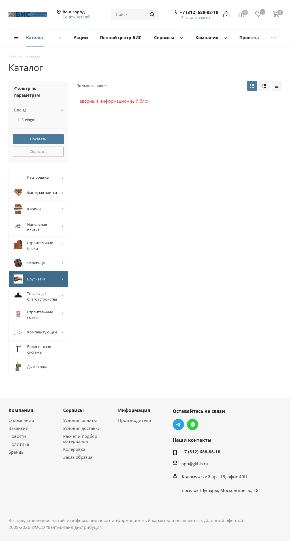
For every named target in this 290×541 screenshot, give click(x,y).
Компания (20, 410)
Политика (18, 444)
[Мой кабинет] (226, 14)
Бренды (16, 452)
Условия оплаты (80, 420)
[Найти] (152, 14)
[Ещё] (273, 37)
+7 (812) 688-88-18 (199, 12)
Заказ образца (77, 457)
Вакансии (18, 428)
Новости (17, 436)
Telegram (178, 424)
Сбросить (38, 151)
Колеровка (74, 449)
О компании (21, 420)
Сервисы (73, 410)
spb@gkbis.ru (195, 463)
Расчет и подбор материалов (80, 438)
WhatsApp (192, 424)
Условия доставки (82, 428)
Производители (134, 420)
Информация (134, 410)
